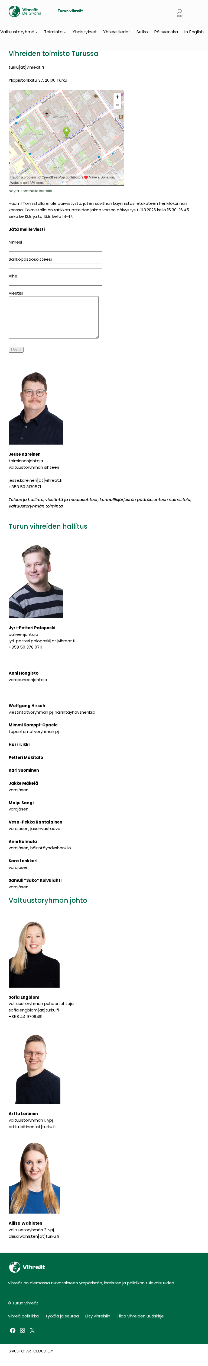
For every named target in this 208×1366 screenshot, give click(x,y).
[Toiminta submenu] (65, 32)
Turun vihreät (70, 11)
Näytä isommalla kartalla (30, 191)
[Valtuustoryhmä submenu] (36, 32)
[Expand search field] (180, 11)
